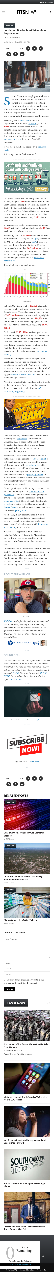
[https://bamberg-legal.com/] (27, 429)
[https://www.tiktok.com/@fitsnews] (43, 1255)
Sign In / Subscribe (47, 3)
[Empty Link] (47, 1002)
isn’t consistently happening (22, 390)
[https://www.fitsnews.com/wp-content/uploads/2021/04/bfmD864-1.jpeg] (27, 285)
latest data (24, 120)
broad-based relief (38, 458)
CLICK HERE (17, 679)
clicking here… (37, 719)
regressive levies (32, 464)
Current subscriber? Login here (20, 1264)
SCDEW (32, 123)
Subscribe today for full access (20, 1261)
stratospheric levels (12, 139)
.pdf (36, 238)
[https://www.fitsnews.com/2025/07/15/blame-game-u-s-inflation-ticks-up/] (27, 902)
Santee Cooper (11, 507)
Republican (22, 438)
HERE (16, 672)
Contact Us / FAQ (11, 1270)
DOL (34, 241)
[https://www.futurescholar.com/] (27, 192)
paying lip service (35, 474)
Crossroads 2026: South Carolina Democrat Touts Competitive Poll (24, 1227)
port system (20, 510)
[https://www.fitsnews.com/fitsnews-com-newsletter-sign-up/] (27, 702)
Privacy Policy (42, 1270)
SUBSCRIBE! (34, 761)
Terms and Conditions (27, 1270)
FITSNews (10, 839)
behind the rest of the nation (23, 374)
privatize (8, 503)
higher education (11, 500)
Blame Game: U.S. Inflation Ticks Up (21, 920)
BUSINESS (9, 25)
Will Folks (9, 42)
